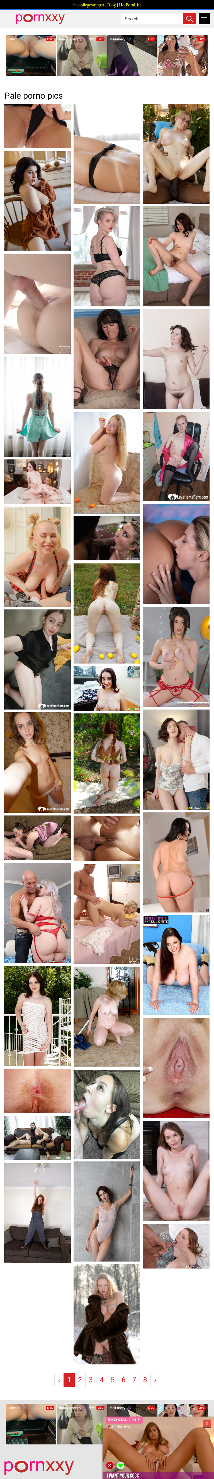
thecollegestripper (88, 5)
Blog (111, 5)
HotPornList (130, 5)
